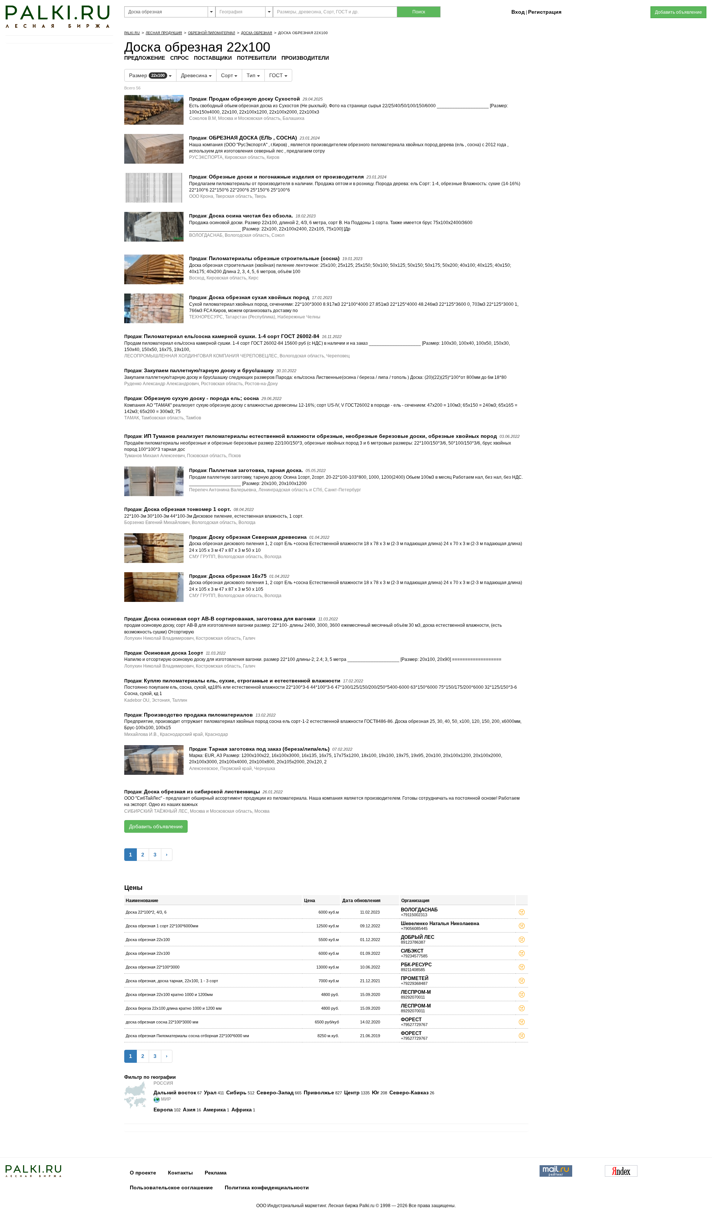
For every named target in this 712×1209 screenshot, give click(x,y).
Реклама (216, 1173)
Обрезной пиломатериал (211, 33)
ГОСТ (276, 75)
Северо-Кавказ (409, 1092)
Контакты (180, 1173)
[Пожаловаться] (522, 913)
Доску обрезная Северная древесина (258, 537)
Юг (375, 1092)
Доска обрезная (256, 33)
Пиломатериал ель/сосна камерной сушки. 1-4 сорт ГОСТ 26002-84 (231, 336)
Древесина (195, 75)
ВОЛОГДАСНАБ (419, 910)
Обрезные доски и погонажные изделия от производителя (286, 177)
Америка (214, 1110)
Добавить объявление (156, 826)
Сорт (227, 75)
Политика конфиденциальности (267, 1187)
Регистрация (544, 12)
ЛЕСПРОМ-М (416, 992)
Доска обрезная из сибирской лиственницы (202, 791)
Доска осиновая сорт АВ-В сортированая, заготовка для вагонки (230, 619)
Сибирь (236, 1092)
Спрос (179, 58)
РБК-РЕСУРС (416, 964)
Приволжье (319, 1092)
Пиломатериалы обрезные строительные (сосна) (274, 258)
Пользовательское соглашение (171, 1187)
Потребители (256, 58)
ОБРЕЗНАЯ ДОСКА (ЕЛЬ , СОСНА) (253, 138)
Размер (147, 75)
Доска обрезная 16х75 (238, 576)
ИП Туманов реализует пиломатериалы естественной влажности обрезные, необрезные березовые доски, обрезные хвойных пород (320, 436)
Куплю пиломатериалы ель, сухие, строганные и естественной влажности (242, 681)
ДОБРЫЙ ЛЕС (417, 937)
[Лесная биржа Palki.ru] (57, 16)
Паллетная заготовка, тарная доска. (256, 470)
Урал (210, 1092)
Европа (163, 1110)
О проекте (143, 1173)
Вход (518, 12)
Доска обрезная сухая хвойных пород (259, 297)
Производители (305, 58)
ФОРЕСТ (411, 1019)
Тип (252, 75)
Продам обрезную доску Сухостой (254, 99)
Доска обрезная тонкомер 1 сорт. (187, 509)
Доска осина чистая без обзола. (251, 216)
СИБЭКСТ (412, 951)
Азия (189, 1110)
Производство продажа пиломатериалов (198, 715)
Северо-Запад (275, 1092)
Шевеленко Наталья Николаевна (440, 923)
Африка (241, 1110)
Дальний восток (175, 1092)
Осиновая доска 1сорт (173, 653)
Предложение (144, 58)
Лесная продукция (164, 33)
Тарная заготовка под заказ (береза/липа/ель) (269, 749)
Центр (352, 1092)
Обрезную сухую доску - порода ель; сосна (201, 398)
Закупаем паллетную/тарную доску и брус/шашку (209, 370)
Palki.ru (132, 33)
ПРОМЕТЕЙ (414, 978)
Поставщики (213, 58)
